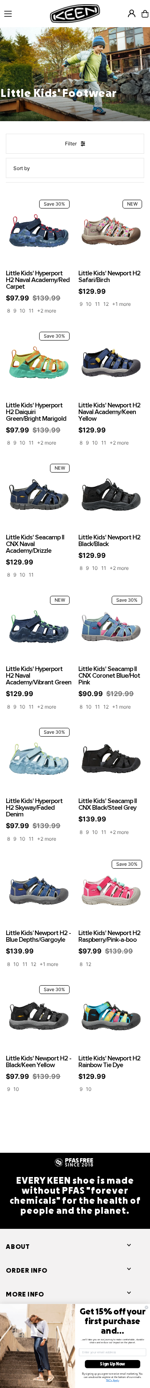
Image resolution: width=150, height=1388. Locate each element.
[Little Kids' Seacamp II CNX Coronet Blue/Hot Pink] (111, 627)
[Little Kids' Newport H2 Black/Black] (111, 495)
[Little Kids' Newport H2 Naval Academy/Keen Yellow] (111, 363)
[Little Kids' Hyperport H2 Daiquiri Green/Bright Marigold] (39, 363)
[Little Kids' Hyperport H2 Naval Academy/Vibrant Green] (39, 627)
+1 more (121, 304)
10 (22, 311)
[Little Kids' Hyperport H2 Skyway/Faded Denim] (39, 759)
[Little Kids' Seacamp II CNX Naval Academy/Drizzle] (39, 495)
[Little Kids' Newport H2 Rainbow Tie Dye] (111, 1016)
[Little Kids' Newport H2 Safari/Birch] (111, 231)
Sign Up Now (112, 1364)
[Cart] (145, 14)
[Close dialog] (146, 1307)
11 (31, 311)
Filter (71, 143)
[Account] (131, 13)
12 (106, 304)
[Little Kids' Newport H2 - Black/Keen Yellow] (39, 1016)
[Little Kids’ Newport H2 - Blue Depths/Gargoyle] (39, 891)
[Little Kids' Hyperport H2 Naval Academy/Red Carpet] (39, 231)
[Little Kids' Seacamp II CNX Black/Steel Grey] (111, 759)
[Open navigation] (23, 13)
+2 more (46, 311)
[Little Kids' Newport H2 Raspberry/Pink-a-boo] (111, 891)
